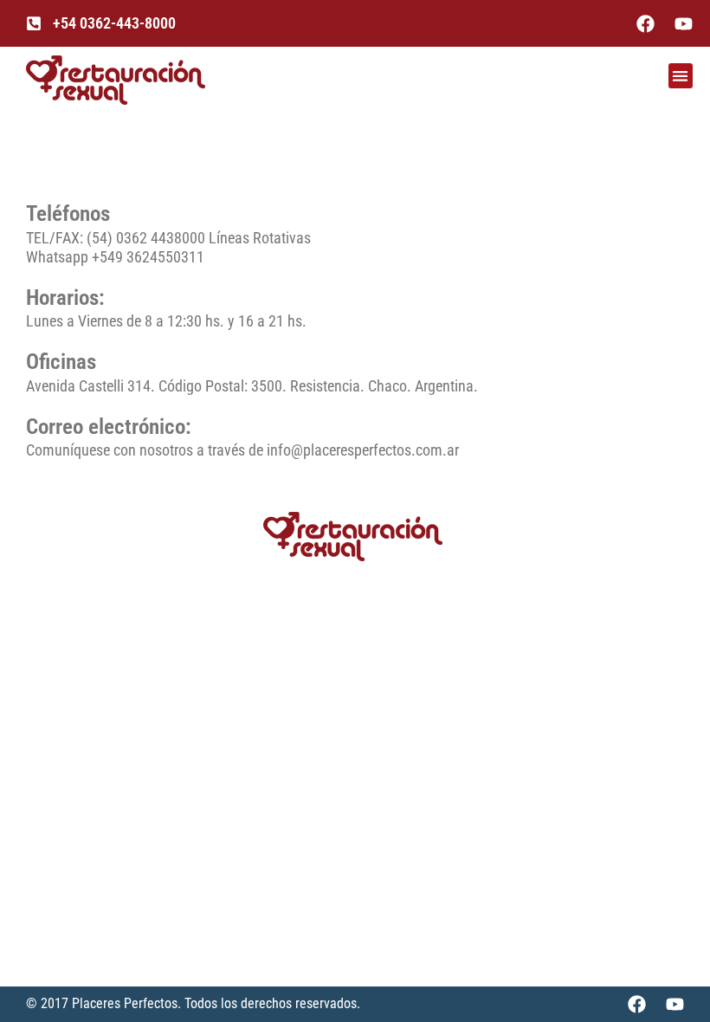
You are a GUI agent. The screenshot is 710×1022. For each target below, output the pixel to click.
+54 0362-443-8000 (114, 23)
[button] (681, 75)
